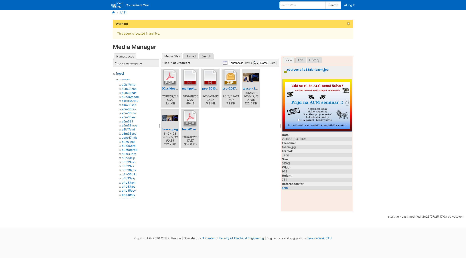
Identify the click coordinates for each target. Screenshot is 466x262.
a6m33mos (129, 125)
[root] (120, 73)
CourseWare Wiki (137, 5)
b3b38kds (129, 170)
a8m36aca (129, 133)
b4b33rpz (128, 186)
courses (124, 79)
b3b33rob (129, 162)
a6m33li (127, 121)
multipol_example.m (196, 88)
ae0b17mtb (129, 137)
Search (333, 5)
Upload (191, 56)
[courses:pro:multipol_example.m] (190, 78)
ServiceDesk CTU (319, 238)
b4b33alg (128, 178)
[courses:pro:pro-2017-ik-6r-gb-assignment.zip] (230, 78)
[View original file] (317, 105)
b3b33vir (128, 166)
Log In (351, 5)
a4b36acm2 (130, 101)
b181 (123, 12)
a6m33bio (129, 109)
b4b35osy (129, 190)
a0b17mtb (128, 84)
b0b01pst (128, 142)
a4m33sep (129, 105)
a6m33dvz (129, 113)
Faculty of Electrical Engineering (241, 238)
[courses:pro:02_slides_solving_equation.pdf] (170, 78)
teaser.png (170, 129)
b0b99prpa (129, 150)
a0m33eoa (129, 89)
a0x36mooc (130, 97)
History (314, 60)
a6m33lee (128, 117)
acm (285, 188)
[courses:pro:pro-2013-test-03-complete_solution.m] (210, 78)
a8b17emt (128, 129)
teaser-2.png (252, 88)
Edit (300, 60)
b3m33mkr (129, 174)
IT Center (208, 238)
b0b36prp (129, 146)
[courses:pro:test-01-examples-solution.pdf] (190, 118)
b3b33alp (128, 158)
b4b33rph (128, 182)
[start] (114, 12)
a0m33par (129, 93)
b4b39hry (128, 194)
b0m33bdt (129, 154)
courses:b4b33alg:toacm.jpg (308, 69)
